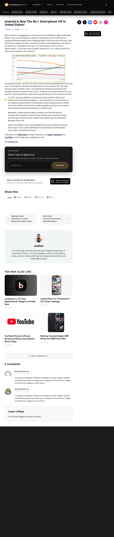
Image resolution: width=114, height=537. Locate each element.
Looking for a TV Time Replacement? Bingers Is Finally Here (20, 301)
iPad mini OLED (65, 12)
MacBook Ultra (80, 12)
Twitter (50, 134)
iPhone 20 (44, 12)
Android (7, 29)
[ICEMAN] (38, 238)
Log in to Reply (67, 371)
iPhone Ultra (17, 12)
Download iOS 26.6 (98, 12)
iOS (58, 35)
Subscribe (60, 165)
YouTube (8, 137)
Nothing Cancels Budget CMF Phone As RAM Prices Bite (54, 337)
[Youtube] (95, 22)
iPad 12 (53, 12)
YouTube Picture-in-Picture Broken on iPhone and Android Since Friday (19, 339)
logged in (22, 416)
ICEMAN (17, 29)
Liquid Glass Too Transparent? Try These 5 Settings (55, 300)
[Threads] (79, 22)
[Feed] (101, 22)
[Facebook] (90, 22)
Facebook (57, 134)
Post (9, 197)
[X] (85, 22)
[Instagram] (106, 22)
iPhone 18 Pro (31, 12)
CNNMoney (12, 141)
